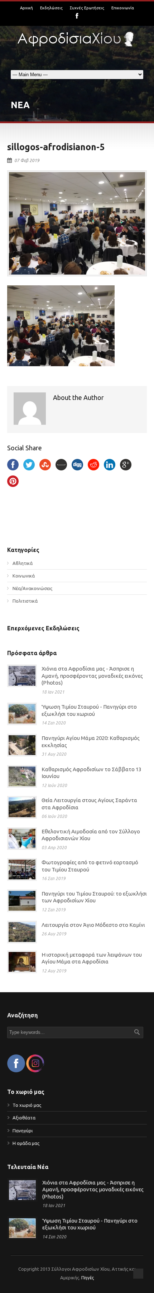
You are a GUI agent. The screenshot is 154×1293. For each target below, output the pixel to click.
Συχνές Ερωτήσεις (87, 8)
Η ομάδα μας (26, 1143)
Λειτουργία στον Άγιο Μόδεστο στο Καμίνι (93, 925)
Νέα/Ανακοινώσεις (32, 588)
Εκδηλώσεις (51, 8)
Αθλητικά (23, 563)
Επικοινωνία (122, 8)
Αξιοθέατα (24, 1117)
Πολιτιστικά (25, 600)
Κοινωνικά (24, 575)
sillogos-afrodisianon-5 (56, 147)
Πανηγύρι (23, 1130)
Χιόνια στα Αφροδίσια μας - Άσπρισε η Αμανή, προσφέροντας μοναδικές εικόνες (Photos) (92, 676)
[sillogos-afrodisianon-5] (77, 223)
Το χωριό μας (27, 1105)
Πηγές (87, 1277)
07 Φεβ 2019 (26, 160)
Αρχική (26, 8)
